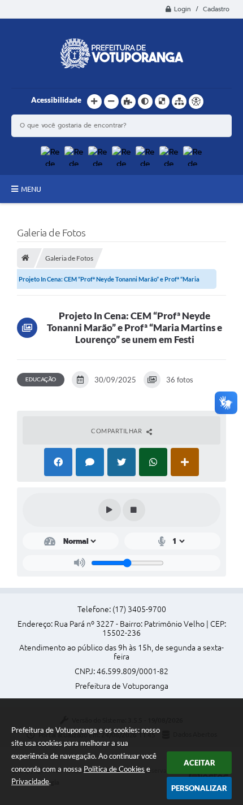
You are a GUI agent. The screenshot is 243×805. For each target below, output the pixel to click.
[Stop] (134, 510)
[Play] (109, 510)
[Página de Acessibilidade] (196, 101)
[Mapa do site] (179, 101)
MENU (31, 189)
